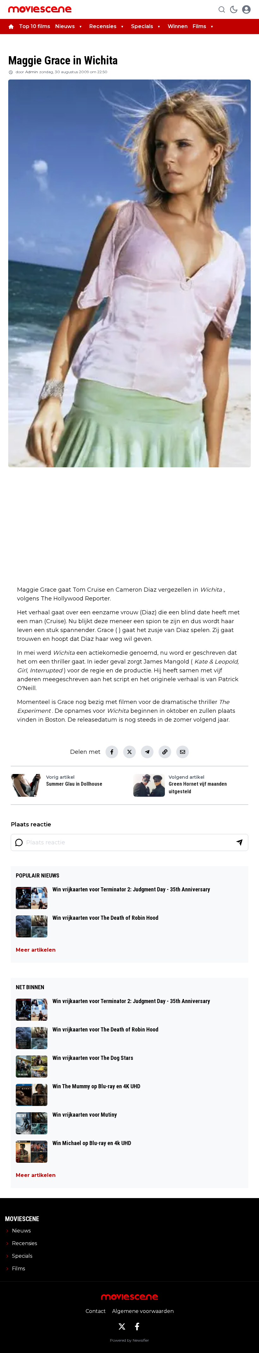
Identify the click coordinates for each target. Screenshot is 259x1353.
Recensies (103, 26)
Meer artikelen (36, 950)
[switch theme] (233, 9)
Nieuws (65, 26)
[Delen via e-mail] (182, 752)
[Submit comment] (239, 842)
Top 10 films (34, 26)
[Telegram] (147, 752)
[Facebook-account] (137, 1326)
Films (199, 26)
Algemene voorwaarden (143, 1311)
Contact (96, 1311)
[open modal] (246, 9)
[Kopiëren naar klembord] (165, 752)
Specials (142, 26)
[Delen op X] (129, 752)
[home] (11, 26)
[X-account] (122, 1326)
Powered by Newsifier (129, 1340)
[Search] (222, 9)
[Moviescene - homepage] (39, 9)
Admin (31, 71)
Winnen (178, 26)
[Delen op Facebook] (111, 752)
